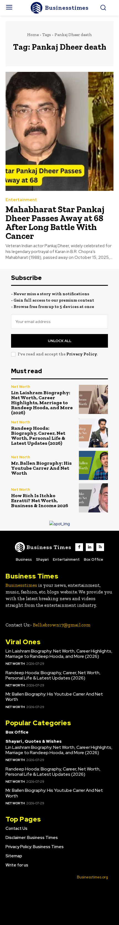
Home (33, 34)
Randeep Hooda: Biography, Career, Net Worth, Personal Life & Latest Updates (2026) (38, 435)
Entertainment (21, 200)
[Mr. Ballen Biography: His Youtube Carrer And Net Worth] (93, 465)
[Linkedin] (90, 547)
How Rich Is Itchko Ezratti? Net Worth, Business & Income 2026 (39, 500)
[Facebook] (79, 547)
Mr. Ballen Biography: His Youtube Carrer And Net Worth (41, 468)
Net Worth (20, 386)
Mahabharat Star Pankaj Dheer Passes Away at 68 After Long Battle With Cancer (55, 222)
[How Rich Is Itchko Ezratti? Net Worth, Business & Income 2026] (93, 497)
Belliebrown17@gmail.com (61, 625)
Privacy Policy (81, 354)
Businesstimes (21, 585)
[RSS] (100, 547)
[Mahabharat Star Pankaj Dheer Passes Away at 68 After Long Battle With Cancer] (59, 131)
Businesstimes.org (92, 877)
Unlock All (59, 340)
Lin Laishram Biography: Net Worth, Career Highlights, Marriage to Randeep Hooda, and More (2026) (42, 403)
